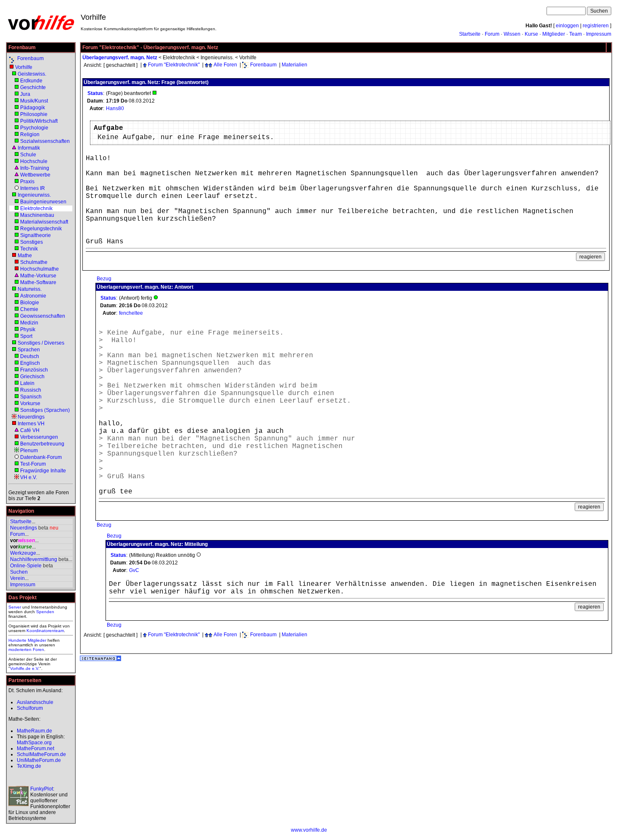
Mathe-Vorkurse (38, 276)
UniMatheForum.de (39, 760)
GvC (134, 570)
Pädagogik (32, 108)
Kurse (531, 34)
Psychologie (34, 128)
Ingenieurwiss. (34, 195)
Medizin (29, 323)
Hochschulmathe (39, 269)
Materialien (294, 65)
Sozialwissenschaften (45, 141)
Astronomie (33, 296)
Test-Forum (33, 464)
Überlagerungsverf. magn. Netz (119, 58)
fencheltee (131, 313)
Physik (27, 329)
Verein (17, 578)
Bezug (104, 279)
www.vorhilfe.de (309, 830)
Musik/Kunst (34, 101)
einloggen (567, 26)
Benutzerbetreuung (42, 444)
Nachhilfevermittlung (33, 559)
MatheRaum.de (34, 731)
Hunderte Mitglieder (27, 640)
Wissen (512, 34)
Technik (29, 249)
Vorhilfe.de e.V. (25, 668)
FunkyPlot (41, 789)
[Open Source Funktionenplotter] (18, 796)
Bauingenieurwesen (43, 202)
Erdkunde (31, 81)
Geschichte (33, 87)
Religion (30, 134)
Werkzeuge (23, 553)
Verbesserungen (39, 437)
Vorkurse (30, 403)
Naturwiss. (30, 289)
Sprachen (29, 350)
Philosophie (34, 114)
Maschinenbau (37, 215)
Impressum (598, 34)
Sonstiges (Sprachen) (45, 410)
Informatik (29, 148)
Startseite (470, 34)
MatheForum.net (35, 748)
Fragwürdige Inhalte (43, 471)
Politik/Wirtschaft (39, 121)
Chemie (29, 309)
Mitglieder (553, 34)
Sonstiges (31, 242)
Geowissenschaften (42, 316)
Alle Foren (225, 65)
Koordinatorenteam (45, 630)
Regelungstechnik (41, 229)
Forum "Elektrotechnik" (174, 65)
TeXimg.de (29, 766)
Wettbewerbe (35, 175)
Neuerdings (31, 417)
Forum (492, 34)
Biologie (29, 303)
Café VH (30, 430)
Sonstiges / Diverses (41, 343)
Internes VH (31, 424)
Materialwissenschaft (44, 222)
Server (14, 607)
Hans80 (115, 108)
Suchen (19, 572)
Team (575, 34)
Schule (28, 155)
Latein (27, 383)
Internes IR (32, 188)
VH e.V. (28, 477)
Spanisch (31, 397)
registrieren (596, 26)
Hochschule (34, 161)
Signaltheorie (35, 235)
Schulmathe (34, 262)
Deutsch (29, 356)
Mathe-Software (38, 282)
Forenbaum (30, 58)
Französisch (34, 370)
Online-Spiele (26, 566)
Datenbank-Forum (41, 457)
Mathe (25, 255)
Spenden (45, 611)
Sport (26, 336)
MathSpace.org (34, 743)
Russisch (30, 390)
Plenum (29, 450)
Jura (25, 94)
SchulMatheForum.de (41, 754)
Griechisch (32, 376)
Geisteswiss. (32, 74)
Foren (38, 649)
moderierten (20, 649)
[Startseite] (41, 29)
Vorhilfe (23, 67)
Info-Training (34, 168)
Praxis (27, 181)
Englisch (30, 363)
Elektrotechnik (36, 208)
